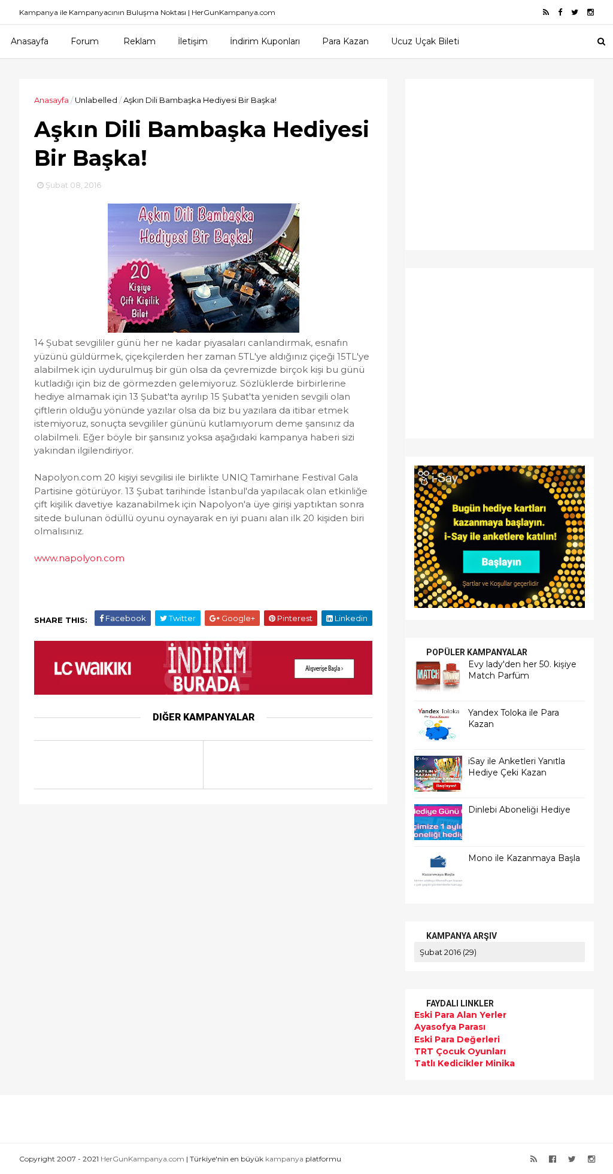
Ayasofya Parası (449, 1026)
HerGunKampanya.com (142, 1158)
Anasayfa (29, 41)
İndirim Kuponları (265, 41)
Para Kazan (345, 41)
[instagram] (590, 12)
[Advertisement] (489, 163)
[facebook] (560, 12)
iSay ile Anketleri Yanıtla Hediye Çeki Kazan (516, 767)
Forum (85, 41)
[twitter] (574, 12)
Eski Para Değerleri (457, 1039)
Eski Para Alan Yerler (460, 1014)
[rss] (546, 12)
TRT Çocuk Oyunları (460, 1051)
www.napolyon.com (79, 558)
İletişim (193, 41)
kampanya (284, 1158)
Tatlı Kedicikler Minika (464, 1063)
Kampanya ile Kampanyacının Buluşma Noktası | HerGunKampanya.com (147, 12)
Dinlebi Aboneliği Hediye (519, 809)
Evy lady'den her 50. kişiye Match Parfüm (522, 670)
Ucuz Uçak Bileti (425, 41)
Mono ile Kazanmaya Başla (524, 858)
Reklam (139, 41)
